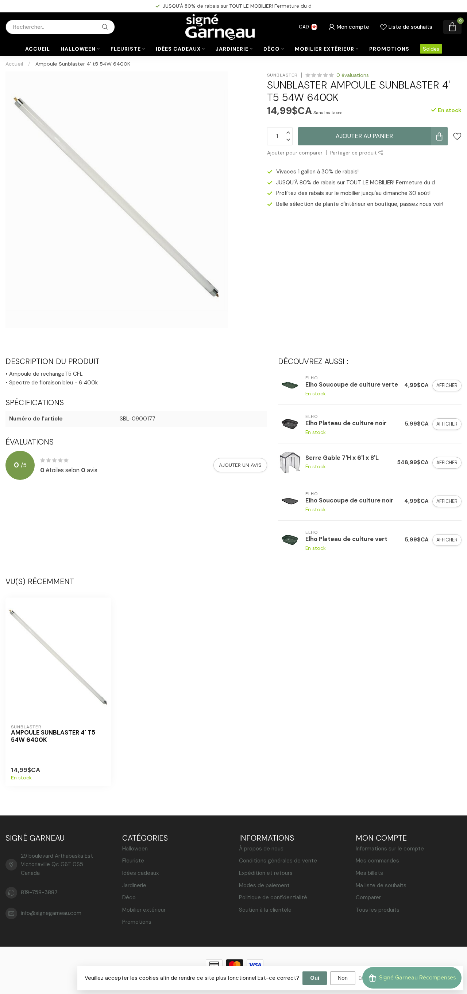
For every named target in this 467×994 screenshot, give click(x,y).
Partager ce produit (354, 153)
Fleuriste (126, 49)
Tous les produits (378, 909)
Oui (314, 978)
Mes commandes (377, 860)
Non (343, 978)
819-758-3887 (39, 892)
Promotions (389, 49)
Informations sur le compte (390, 848)
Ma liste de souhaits (381, 885)
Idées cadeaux (178, 49)
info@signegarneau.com (51, 913)
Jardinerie (232, 49)
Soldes (431, 49)
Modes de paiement (264, 885)
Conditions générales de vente (278, 860)
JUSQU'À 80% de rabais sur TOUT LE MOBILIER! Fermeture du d (355, 182)
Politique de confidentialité (273, 897)
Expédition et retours (266, 873)
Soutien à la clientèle (265, 909)
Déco (271, 49)
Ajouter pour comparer (295, 153)
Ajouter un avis (240, 465)
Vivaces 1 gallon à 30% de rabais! (317, 172)
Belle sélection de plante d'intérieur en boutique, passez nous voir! (359, 204)
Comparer (368, 897)
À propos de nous (261, 848)
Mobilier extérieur (324, 49)
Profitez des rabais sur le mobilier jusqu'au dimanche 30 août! (237, 6)
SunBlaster (282, 75)
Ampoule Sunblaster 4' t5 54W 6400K (82, 63)
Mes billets (369, 873)
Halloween (78, 49)
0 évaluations (352, 75)
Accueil (37, 49)
